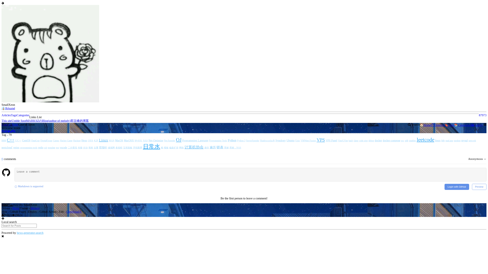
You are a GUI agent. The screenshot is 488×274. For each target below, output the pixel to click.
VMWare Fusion (308, 140)
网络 (181, 147)
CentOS (26, 140)
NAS (145, 140)
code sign (363, 140)
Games (56, 140)
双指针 (103, 147)
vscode (63, 147)
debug (371, 140)
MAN (111, 140)
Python (232, 140)
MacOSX (129, 140)
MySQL (138, 140)
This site (7, 120)
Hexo (84, 140)
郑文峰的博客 (80, 120)
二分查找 (72, 147)
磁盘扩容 (173, 147)
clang (356, 140)
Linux (103, 140)
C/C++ (18, 140)
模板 (166, 147)
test (57, 147)
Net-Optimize (155, 140)
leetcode (425, 140)
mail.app (449, 140)
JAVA (90, 140)
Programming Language (195, 140)
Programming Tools (218, 140)
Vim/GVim (343, 140)
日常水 (151, 146)
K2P (96, 140)
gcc (402, 140)
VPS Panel (331, 140)
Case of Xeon (10, 124)
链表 (220, 147)
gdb (406, 140)
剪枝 (90, 147)
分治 (85, 147)
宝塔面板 (127, 147)
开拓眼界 (137, 147)
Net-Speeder (169, 140)
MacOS (119, 140)
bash (351, 140)
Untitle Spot (19, 120)
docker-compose (391, 140)
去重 (96, 147)
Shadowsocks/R (267, 140)
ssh (45, 147)
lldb (443, 140)
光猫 (80, 147)
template (51, 147)
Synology (280, 140)
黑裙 (226, 147)
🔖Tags (449, 125)
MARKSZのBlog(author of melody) (48, 120)
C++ (10, 140)
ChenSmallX (74, 211)
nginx (16, 147)
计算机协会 (194, 147)
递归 (206, 147)
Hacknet (77, 140)
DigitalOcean (46, 140)
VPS (321, 139)
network (472, 140)
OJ (178, 140)
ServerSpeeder (252, 140)
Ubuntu (291, 140)
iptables (412, 140)
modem (457, 140)
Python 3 (241, 140)
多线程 (119, 147)
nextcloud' (7, 147)
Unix (297, 140)
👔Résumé (8, 108)
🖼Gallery (477, 125)
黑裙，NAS (235, 147)
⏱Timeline (438, 125)
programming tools (28, 147)
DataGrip (35, 140)
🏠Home (425, 125)
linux (438, 140)
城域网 (111, 147)
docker (378, 140)
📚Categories (462, 125)
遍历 (213, 147)
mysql (464, 140)
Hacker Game (66, 140)
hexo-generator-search (30, 232)
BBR (4, 140)
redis (40, 147)
